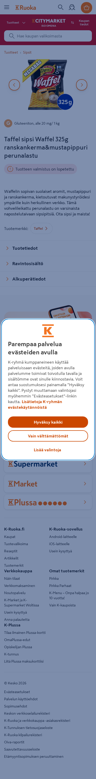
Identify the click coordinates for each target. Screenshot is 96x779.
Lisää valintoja (47, 450)
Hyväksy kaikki (48, 422)
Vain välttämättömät (48, 436)
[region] (47, 389)
